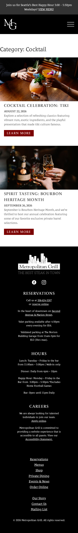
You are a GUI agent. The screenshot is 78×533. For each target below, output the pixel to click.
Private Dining (39, 476)
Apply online (38, 420)
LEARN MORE (19, 232)
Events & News (39, 481)
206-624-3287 (45, 300)
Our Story (39, 498)
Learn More (19, 133)
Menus (39, 465)
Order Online (39, 487)
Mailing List (39, 509)
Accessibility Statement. (39, 439)
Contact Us (39, 504)
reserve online (40, 304)
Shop (39, 470)
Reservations (39, 459)
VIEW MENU (46, 9)
